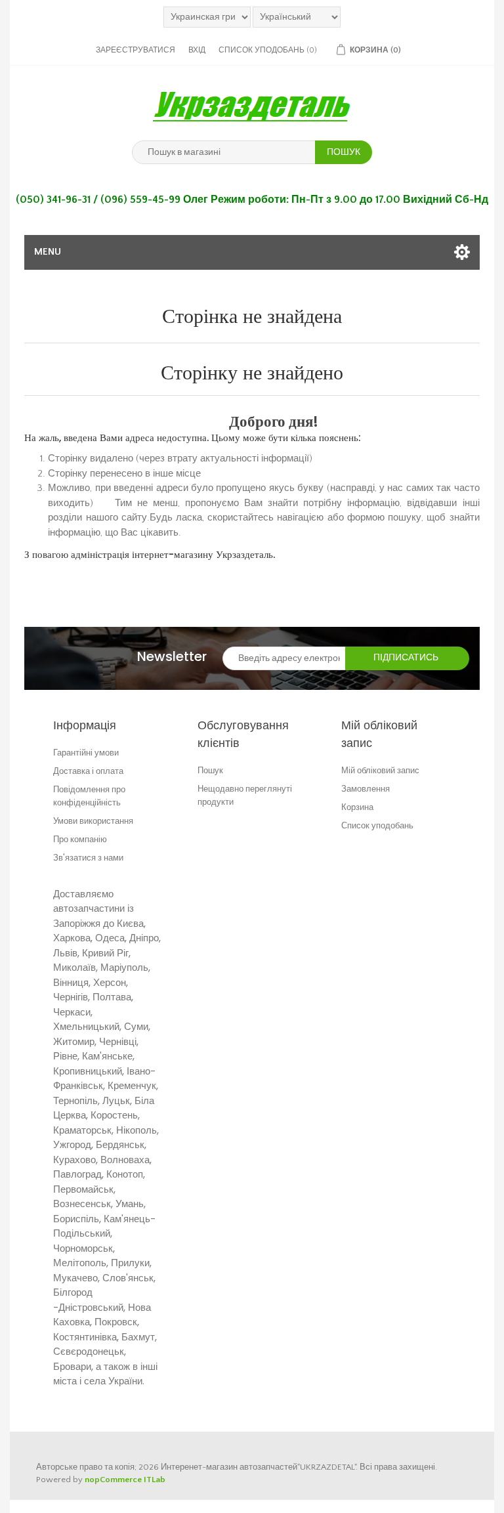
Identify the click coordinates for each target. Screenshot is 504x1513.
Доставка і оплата (88, 771)
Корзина (357, 807)
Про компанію (80, 839)
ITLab (154, 1479)
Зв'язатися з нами (88, 857)
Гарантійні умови (86, 752)
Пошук (210, 770)
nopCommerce (113, 1479)
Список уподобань (377, 825)
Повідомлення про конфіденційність (89, 796)
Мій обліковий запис (380, 770)
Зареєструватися (135, 50)
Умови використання (93, 821)
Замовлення (365, 788)
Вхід (196, 50)
